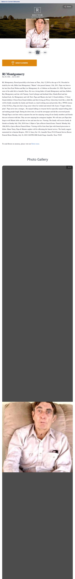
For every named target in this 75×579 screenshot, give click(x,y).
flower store (35, 144)
